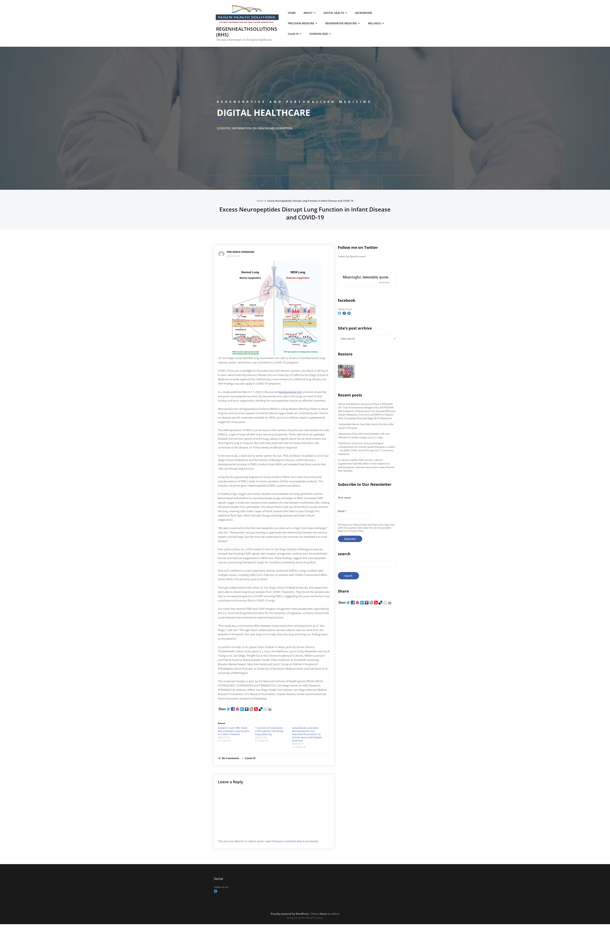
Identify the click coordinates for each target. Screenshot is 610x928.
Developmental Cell (289, 392)
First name (344, 497)
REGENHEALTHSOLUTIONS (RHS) (246, 32)
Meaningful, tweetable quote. (366, 276)
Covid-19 (293, 34)
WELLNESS (374, 23)
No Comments (230, 758)
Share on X (384, 282)
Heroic (323, 913)
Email (342, 511)
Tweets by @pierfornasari (352, 256)
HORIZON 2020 (318, 34)
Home (260, 200)
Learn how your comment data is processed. (291, 841)
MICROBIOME (363, 13)
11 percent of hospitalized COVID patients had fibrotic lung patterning (269, 731)
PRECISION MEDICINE (301, 23)
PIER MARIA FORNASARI (240, 251)
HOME (292, 13)
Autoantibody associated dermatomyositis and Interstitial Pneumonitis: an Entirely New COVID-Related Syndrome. (307, 734)
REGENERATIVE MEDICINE (341, 23)
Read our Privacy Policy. (351, 530)
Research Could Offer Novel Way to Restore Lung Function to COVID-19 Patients (234, 731)
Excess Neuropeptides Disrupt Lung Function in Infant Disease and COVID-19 (310, 200)
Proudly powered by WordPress (289, 913)
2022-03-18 (233, 256)
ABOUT (308, 13)
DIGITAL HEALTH (334, 13)
